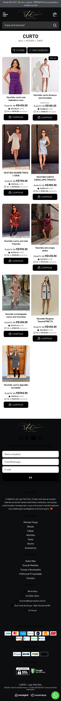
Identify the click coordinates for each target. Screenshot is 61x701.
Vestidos (30, 535)
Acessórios (30, 547)
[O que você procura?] (55, 25)
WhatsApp (32, 591)
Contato (31, 578)
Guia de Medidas (30, 565)
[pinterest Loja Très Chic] (40, 438)
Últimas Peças (30, 522)
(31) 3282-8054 (32, 596)
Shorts (30, 543)
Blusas (30, 526)
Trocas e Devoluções (30, 569)
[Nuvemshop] (38, 695)
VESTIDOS (30, 41)
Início (20, 41)
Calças (30, 530)
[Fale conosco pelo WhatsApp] (55, 695)
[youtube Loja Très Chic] (33, 438)
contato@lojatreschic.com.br (32, 600)
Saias (30, 539)
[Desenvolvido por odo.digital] (23, 695)
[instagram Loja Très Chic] (21, 438)
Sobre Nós (30, 561)
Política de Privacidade (30, 573)
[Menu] (6, 14)
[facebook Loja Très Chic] (27, 438)
